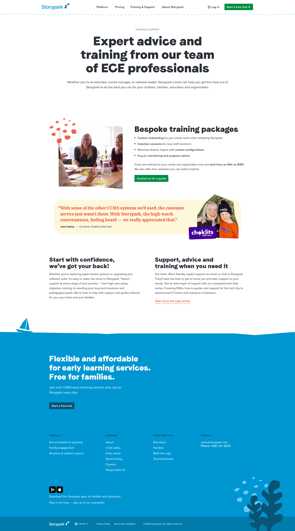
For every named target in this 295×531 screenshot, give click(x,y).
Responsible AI (115, 470)
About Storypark (173, 7)
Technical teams (163, 459)
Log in (215, 7)
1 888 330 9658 (215, 446)
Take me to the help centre (172, 301)
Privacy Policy (103, 523)
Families (158, 448)
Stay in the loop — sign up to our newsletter (77, 502)
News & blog (114, 459)
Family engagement (61, 448)
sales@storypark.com (214, 442)
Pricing (119, 7)
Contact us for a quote (151, 178)
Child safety (113, 448)
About (110, 442)
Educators (159, 442)
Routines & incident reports (66, 453)
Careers (111, 464)
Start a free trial (237, 7)
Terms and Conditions (125, 523)
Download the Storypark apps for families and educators (85, 496)
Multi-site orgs (162, 453)
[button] (103, 7)
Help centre (113, 453)
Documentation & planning (66, 442)
